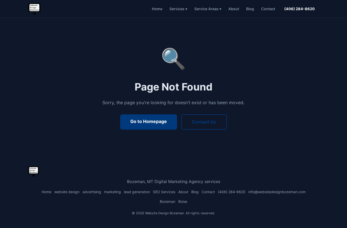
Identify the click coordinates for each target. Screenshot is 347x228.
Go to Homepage (148, 121)
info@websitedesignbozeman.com (277, 192)
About (233, 9)
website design (67, 192)
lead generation (137, 192)
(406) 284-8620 (299, 9)
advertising (92, 192)
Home (157, 9)
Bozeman (167, 201)
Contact (268, 9)
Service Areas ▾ (207, 9)
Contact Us (204, 122)
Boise (182, 201)
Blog (250, 9)
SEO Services (164, 192)
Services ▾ (178, 9)
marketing (112, 192)
